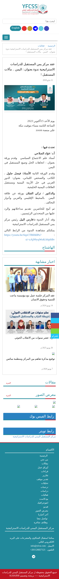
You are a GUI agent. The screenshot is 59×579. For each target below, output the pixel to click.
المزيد (8, 383)
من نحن (44, 459)
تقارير (45, 475)
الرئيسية (51, 46)
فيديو (45, 507)
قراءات (44, 471)
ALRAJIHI (14, 575)
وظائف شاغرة (41, 522)
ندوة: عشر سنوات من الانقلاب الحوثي (35, 337)
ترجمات (44, 487)
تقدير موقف (42, 479)
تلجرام (55, 336)
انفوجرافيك (42, 503)
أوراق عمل (43, 467)
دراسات (44, 491)
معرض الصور (46, 395)
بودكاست (43, 499)
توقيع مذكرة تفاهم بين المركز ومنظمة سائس (30, 358)
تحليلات (44, 483)
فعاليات (41, 46)
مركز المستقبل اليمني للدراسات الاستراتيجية (34, 436)
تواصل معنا (42, 518)
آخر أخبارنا (43, 514)
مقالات (50, 382)
